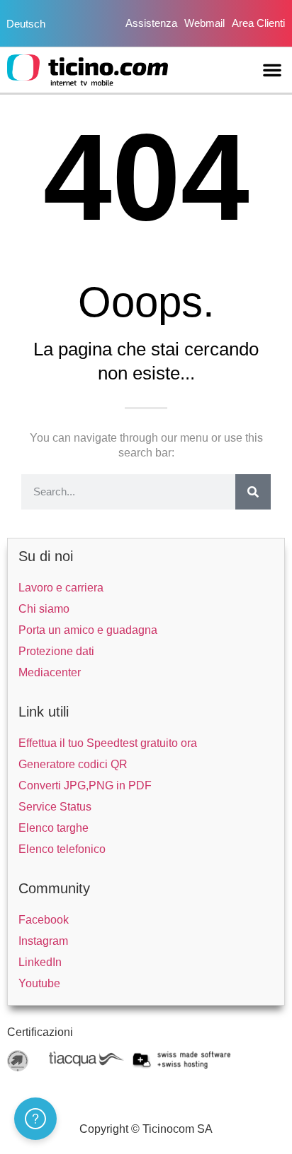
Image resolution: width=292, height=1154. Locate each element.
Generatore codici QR (73, 764)
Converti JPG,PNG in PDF (85, 785)
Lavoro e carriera (60, 588)
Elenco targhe (53, 828)
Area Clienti (258, 23)
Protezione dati (56, 651)
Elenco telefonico (62, 849)
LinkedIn (40, 962)
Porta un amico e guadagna (87, 630)
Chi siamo (43, 609)
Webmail (204, 23)
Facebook (43, 920)
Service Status (54, 807)
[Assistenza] (35, 1118)
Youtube (39, 983)
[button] (272, 70)
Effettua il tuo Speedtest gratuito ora (107, 743)
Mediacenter (49, 672)
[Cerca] (253, 492)
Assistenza (151, 23)
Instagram (43, 941)
